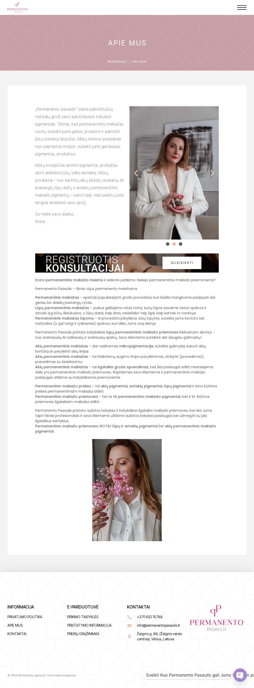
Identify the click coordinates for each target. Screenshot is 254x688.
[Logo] (17, 7)
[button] (136, 173)
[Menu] (242, 7)
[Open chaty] (240, 675)
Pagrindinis (117, 61)
